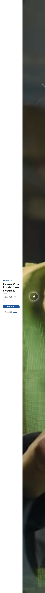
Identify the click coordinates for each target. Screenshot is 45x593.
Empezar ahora (11, 306)
